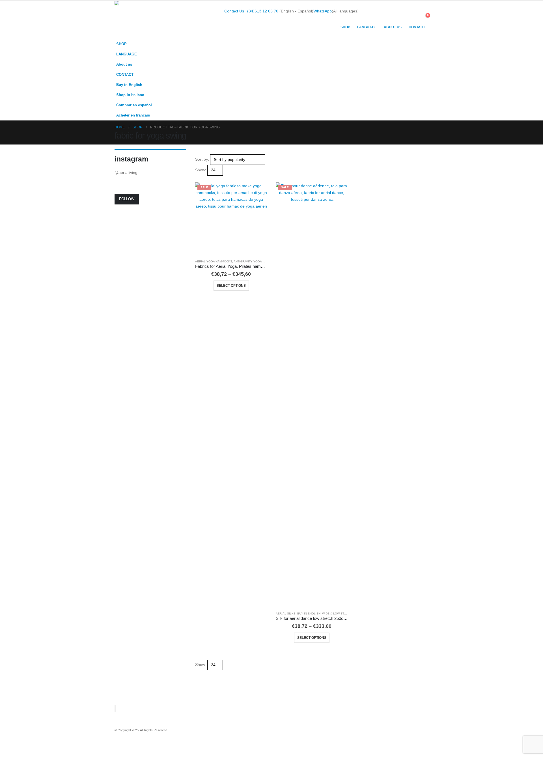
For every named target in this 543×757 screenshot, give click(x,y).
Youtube (130, 738)
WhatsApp (322, 11)
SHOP (345, 27)
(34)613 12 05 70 (262, 11)
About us (393, 27)
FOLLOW (126, 199)
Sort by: (202, 159)
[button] (414, 18)
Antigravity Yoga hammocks (256, 261)
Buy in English (129, 85)
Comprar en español (134, 105)
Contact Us (234, 11)
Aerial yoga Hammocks (213, 261)
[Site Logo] (150, 20)
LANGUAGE (367, 27)
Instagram (140, 738)
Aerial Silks (286, 613)
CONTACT (417, 27)
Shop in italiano (130, 95)
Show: (200, 170)
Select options (231, 286)
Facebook (119, 738)
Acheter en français (133, 115)
